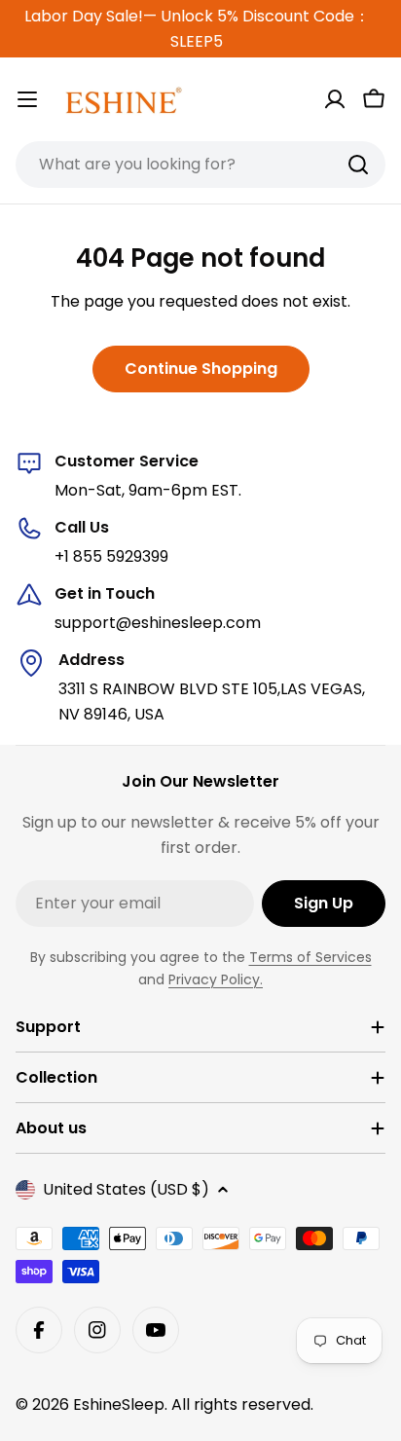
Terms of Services (310, 957)
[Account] (334, 99)
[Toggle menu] (27, 99)
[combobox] (200, 164)
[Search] (358, 164)
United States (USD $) (126, 1189)
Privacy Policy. (215, 979)
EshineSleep (118, 1404)
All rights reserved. (242, 1404)
